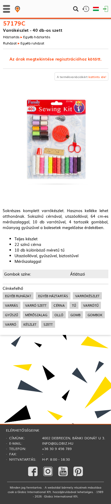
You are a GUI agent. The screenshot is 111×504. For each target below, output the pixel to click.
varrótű (91, 305)
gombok (95, 314)
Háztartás (11, 36)
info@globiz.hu (57, 443)
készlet (29, 324)
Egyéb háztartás (36, 36)
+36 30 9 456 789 (57, 448)
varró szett (35, 305)
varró (10, 324)
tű (74, 305)
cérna (59, 305)
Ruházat (10, 42)
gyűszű (11, 314)
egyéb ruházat (18, 295)
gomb (75, 314)
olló (58, 314)
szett (48, 324)
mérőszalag (36, 314)
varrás (11, 305)
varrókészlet (87, 295)
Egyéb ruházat (32, 42)
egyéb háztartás (53, 295)
